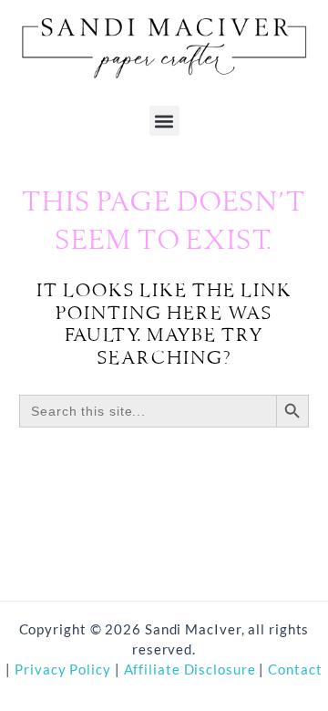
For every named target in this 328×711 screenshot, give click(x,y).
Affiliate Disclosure (192, 669)
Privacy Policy (61, 669)
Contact (295, 669)
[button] (164, 121)
